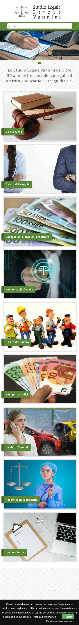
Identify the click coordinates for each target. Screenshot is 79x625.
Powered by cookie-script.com (59, 621)
